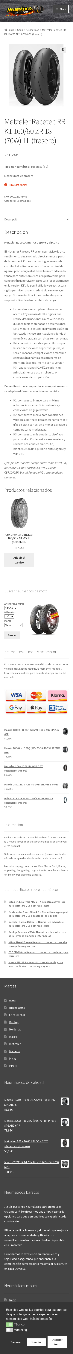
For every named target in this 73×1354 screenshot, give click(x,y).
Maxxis (13, 1037)
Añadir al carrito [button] (19, 560)
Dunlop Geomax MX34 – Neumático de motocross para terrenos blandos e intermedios (37, 934)
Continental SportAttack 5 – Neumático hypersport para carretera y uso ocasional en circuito (38, 913)
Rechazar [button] (16, 1341)
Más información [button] (41, 1318)
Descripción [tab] (11, 219)
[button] (63, 50)
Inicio (11, 30)
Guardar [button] (36, 1341)
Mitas (12, 1058)
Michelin (14, 1051)
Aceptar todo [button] (57, 1342)
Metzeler (15, 1044)
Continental (17, 1015)
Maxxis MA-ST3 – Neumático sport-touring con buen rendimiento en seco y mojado (35, 964)
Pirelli (13, 1065)
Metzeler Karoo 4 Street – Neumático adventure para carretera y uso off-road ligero (36, 923)
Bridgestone (17, 1007)
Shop (20, 30)
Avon (12, 1000)
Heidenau (15, 1029)
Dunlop (14, 1022)
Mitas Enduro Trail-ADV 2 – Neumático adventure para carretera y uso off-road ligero (36, 903)
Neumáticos (32, 30)
